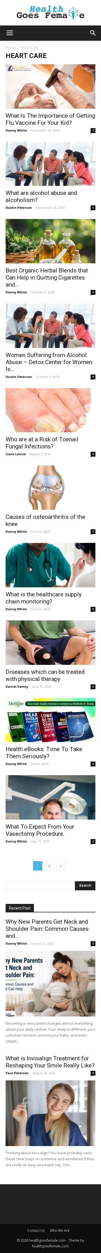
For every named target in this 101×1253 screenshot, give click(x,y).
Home (10, 47)
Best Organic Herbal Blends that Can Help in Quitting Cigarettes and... (47, 277)
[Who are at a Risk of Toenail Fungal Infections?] (50, 410)
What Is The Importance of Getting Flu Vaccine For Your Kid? (50, 119)
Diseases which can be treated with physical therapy (45, 675)
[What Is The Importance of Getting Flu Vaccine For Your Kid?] (50, 86)
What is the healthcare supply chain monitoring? (44, 598)
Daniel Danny (17, 686)
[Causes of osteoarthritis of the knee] (50, 487)
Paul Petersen (17, 1073)
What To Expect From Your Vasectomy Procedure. (40, 830)
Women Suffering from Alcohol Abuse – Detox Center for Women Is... (49, 362)
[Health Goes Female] (50, 13)
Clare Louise (16, 454)
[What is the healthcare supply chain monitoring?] (50, 565)
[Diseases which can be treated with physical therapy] (50, 642)
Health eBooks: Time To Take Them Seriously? (44, 753)
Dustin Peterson (19, 207)
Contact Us (36, 1230)
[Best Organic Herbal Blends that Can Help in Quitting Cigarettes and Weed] (50, 241)
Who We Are (60, 1230)
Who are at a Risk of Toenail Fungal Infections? (42, 443)
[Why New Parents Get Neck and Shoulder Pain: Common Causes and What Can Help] (50, 983)
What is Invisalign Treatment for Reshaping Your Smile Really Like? (50, 1062)
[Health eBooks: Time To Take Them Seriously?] (50, 720)
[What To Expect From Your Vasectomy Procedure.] (50, 797)
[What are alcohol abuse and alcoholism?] (50, 164)
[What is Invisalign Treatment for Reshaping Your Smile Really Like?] (50, 1113)
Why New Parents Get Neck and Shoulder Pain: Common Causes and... (47, 928)
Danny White (16, 130)
